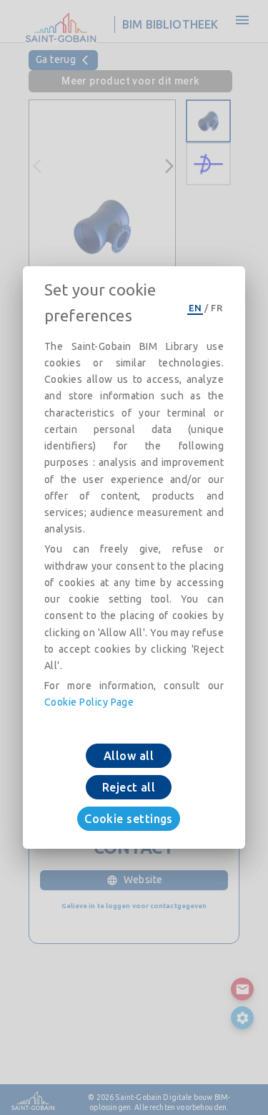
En (195, 308)
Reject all (129, 787)
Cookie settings (128, 818)
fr (216, 308)
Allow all (129, 755)
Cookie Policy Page (89, 702)
